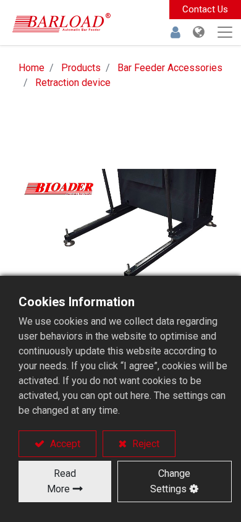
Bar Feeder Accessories (169, 68)
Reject (144, 444)
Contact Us (205, 9)
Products (81, 68)
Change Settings (170, 481)
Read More (61, 481)
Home (31, 68)
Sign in (175, 32)
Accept (64, 444)
